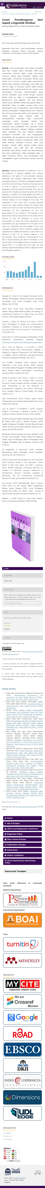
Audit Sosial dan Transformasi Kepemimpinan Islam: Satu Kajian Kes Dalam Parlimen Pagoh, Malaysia (24, 753)
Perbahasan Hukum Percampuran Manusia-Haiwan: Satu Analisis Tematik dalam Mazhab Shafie (24, 785)
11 (16, 802)
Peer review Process (16, 839)
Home (4, 12)
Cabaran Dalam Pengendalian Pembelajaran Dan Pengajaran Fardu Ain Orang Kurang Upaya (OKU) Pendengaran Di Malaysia (24, 712)
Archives (38, 12)
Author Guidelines (15, 855)
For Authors (7, 1136)
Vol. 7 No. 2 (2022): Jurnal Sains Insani (16, 14)
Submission (12, 850)
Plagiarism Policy (14, 834)
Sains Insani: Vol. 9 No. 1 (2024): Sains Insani (22, 700)
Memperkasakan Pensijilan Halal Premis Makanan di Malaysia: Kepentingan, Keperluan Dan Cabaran (24, 763)
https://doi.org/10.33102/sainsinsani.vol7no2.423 (23, 43)
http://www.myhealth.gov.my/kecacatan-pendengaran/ (22, 342)
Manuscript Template (15, 871)
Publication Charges (16, 845)
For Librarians (7, 1139)
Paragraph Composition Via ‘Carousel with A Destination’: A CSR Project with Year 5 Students (24, 742)
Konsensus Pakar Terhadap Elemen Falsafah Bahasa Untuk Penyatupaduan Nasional (24, 793)
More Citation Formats (13, 603)
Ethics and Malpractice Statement (22, 829)
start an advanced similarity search (24, 807)
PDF (6, 568)
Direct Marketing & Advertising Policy (20, 862)
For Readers (7, 1133)
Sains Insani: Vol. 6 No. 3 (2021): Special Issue (22, 717)
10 (14, 802)
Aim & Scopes (13, 823)
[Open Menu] (2, 4)
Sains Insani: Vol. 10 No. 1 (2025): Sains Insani (22, 776)
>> (19, 802)
